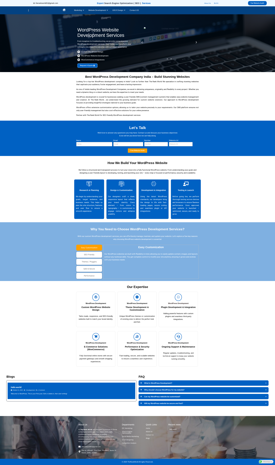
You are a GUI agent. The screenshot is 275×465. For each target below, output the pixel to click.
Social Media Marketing (130, 436)
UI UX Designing (127, 440)
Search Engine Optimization (127, 432)
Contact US (134, 10)
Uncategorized (30, 390)
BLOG (216, 3)
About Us (207, 3)
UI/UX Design (117, 10)
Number (147, 140)
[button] (142, 42)
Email (115, 140)
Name (78, 140)
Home (148, 428)
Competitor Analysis (129, 443)
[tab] (89, 248)
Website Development (97, 10)
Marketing (78, 10)
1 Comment (41, 390)
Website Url (173, 140)
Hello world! (16, 387)
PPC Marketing (127, 428)
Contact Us (150, 435)
